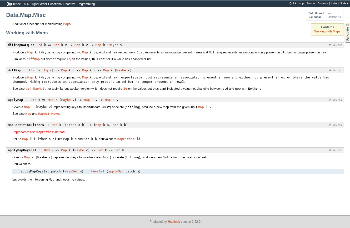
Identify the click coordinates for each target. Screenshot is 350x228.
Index (334, 3)
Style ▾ (344, 3)
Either (70, 125)
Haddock (174, 221)
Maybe (113, 45)
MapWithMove (48, 113)
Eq (69, 59)
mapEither (126, 139)
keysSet (71, 171)
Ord (39, 45)
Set (100, 150)
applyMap (116, 171)
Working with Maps (327, 31)
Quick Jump (297, 3)
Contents (323, 3)
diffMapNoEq (35, 88)
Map (66, 24)
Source (310, 3)
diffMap (33, 59)
